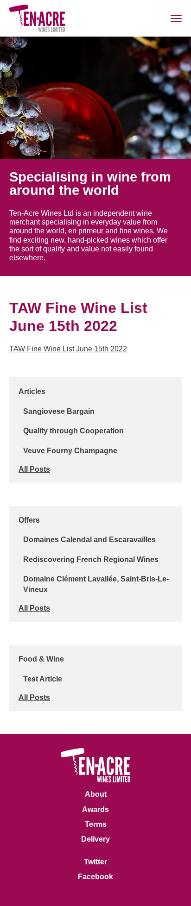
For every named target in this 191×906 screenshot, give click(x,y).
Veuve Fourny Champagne (70, 451)
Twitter (95, 862)
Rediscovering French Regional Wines (91, 559)
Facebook (95, 877)
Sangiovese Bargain (59, 411)
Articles (32, 391)
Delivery (95, 839)
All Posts (34, 469)
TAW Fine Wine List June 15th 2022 (68, 349)
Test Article (42, 679)
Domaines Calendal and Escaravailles (89, 540)
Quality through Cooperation (73, 431)
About (96, 794)
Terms (96, 824)
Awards (95, 809)
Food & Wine (41, 659)
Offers (29, 520)
